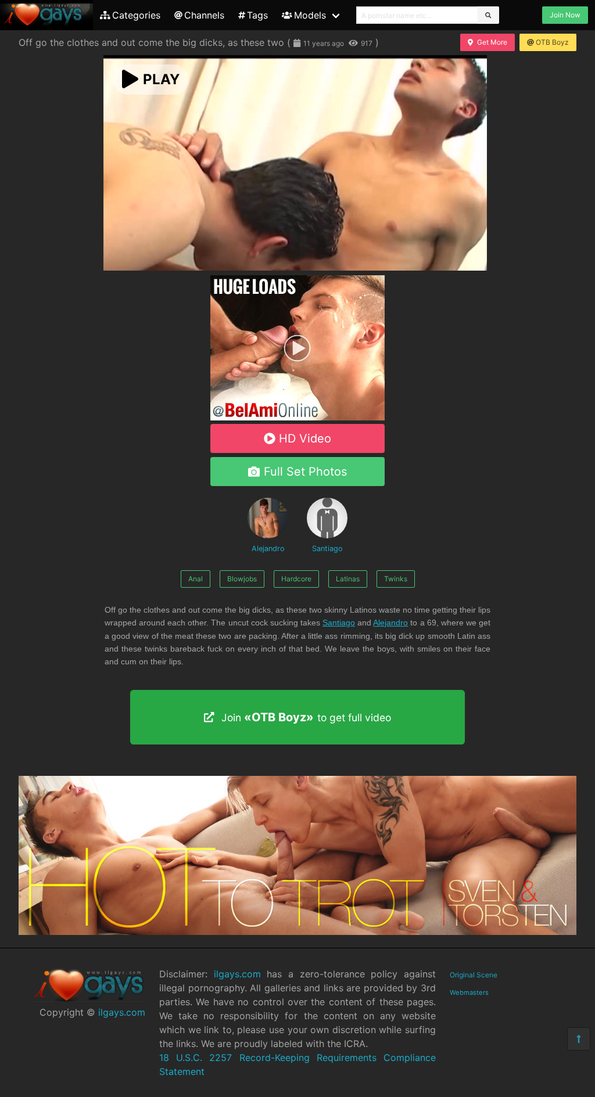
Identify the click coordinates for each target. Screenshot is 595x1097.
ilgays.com (121, 1012)
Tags (257, 15)
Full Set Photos (305, 472)
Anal (195, 578)
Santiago (327, 548)
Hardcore (296, 578)
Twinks (395, 578)
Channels (204, 15)
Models (310, 15)
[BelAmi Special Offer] (297, 417)
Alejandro (268, 548)
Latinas (348, 578)
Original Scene (473, 974)
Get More (492, 42)
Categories (136, 15)
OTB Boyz (552, 42)
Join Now (565, 14)
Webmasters (469, 992)
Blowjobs (242, 578)
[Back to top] (578, 1039)
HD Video (305, 438)
